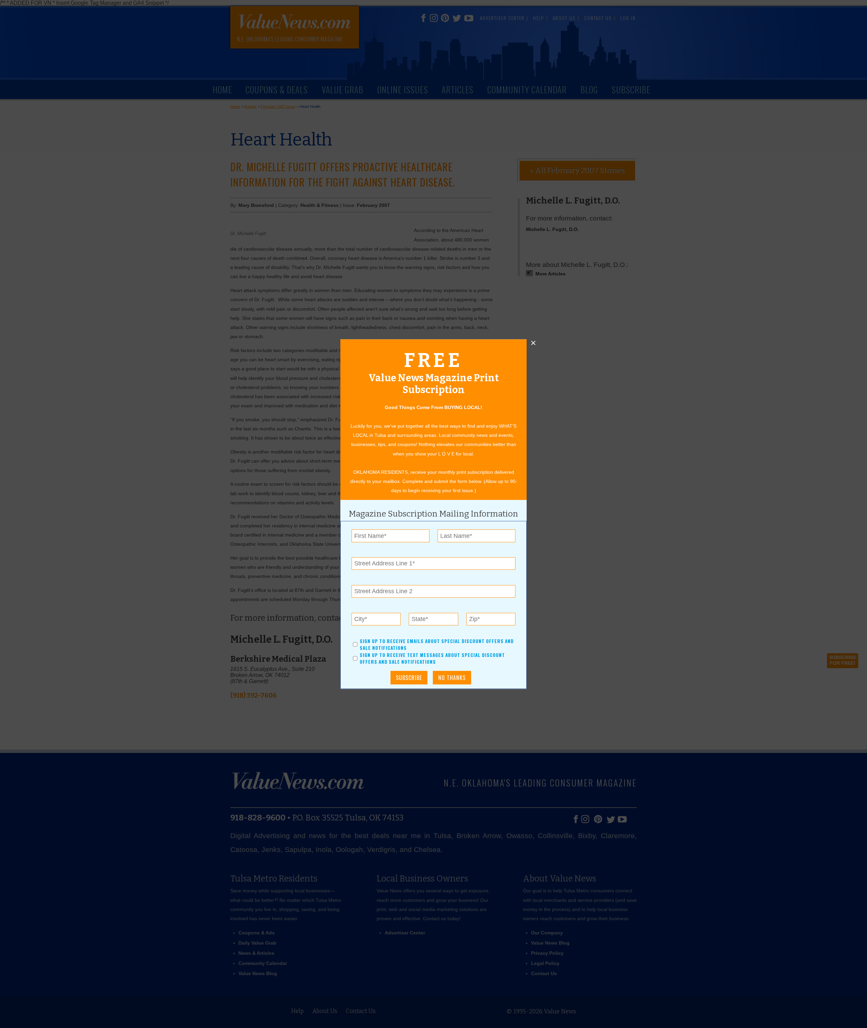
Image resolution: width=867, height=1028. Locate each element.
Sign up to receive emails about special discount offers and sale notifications (437, 644)
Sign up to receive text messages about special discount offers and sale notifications (432, 658)
